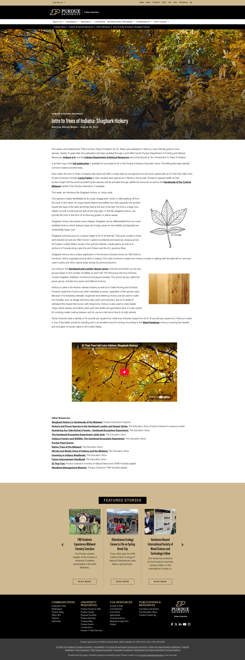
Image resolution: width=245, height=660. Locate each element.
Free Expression (82, 650)
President (156, 2)
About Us (57, 21)
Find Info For (58, 3)
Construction (86, 628)
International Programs (120, 21)
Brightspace (57, 609)
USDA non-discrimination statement (164, 647)
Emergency (183, 2)
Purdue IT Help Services (91, 631)
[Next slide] (182, 544)
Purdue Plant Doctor (63, 443)
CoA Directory (116, 609)
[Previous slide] (62, 544)
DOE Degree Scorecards (101, 650)
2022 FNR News (103, 26)
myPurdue (56, 621)
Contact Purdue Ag (147, 615)
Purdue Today (58, 612)
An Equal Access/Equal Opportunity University (126, 647)
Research (86, 21)
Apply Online (160, 21)
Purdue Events (87, 624)
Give (175, 2)
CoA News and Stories (149, 609)
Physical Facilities (88, 615)
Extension (100, 21)
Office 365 (56, 615)
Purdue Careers (87, 612)
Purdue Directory (88, 618)
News (148, 2)
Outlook (55, 618)
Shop (164, 2)
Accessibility (99, 647)
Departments (143, 21)
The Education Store (148, 612)
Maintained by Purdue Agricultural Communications (157, 650)
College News (60, 26)
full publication (81, 164)
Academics (71, 21)
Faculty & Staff (116, 606)
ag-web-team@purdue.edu (151, 655)
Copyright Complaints (123, 650)
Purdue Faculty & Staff (91, 609)
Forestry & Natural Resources (81, 26)
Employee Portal (59, 606)
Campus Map (87, 621)
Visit (169, 2)
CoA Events (115, 612)
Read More (84, 581)
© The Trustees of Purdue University (74, 647)
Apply (141, 2)
